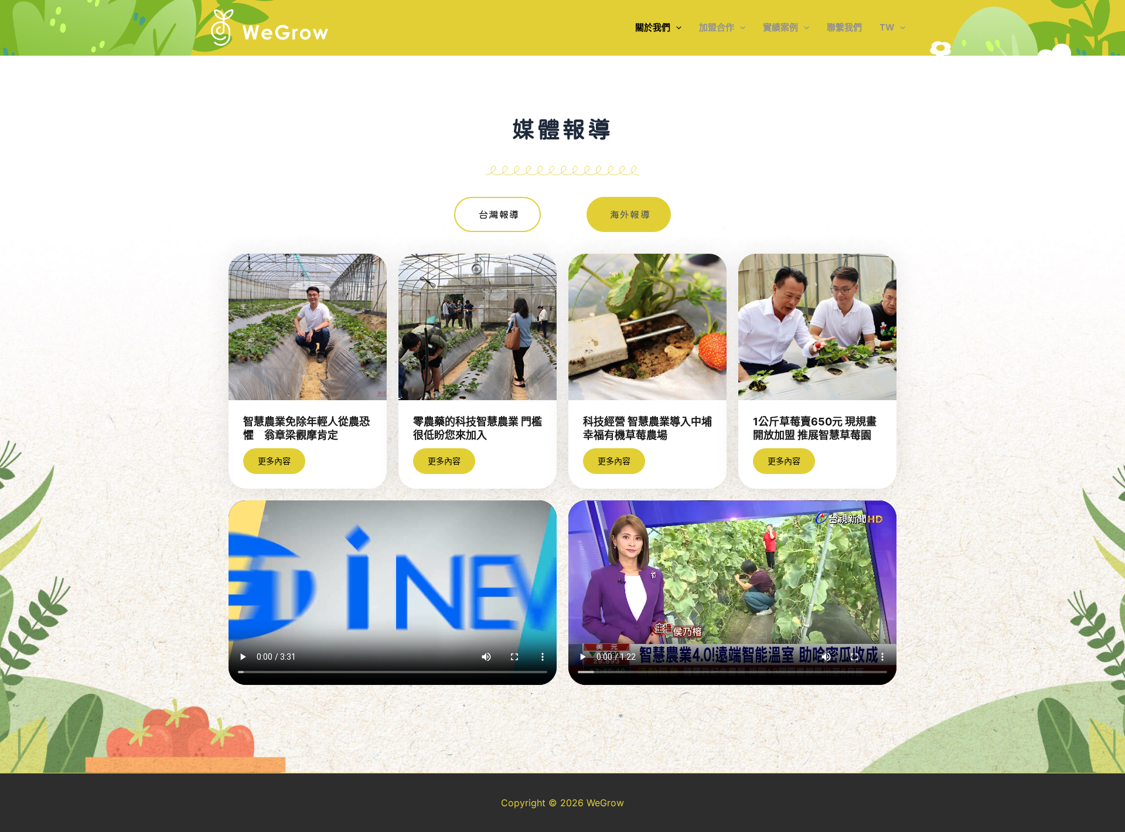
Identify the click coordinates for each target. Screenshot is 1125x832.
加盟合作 (716, 27)
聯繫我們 (844, 27)
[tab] (497, 214)
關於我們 (652, 27)
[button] (675, 27)
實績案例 (780, 27)
